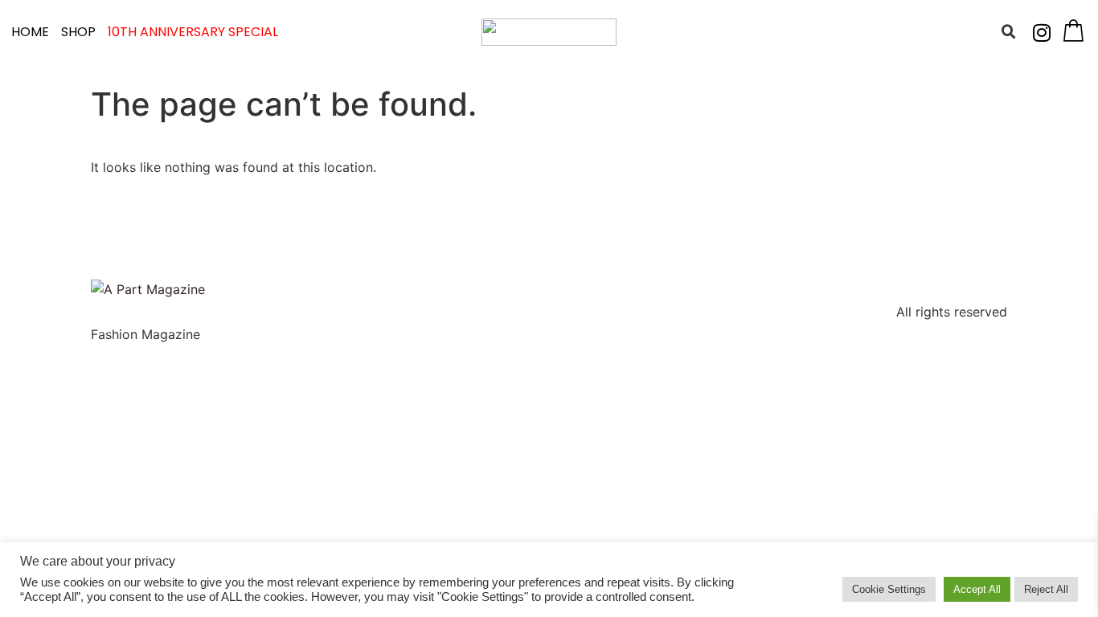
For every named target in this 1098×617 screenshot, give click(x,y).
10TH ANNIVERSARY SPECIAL (193, 31)
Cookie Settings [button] (889, 589)
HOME (30, 31)
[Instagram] (1042, 32)
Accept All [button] (977, 589)
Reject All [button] (1046, 589)
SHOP (78, 31)
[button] (1009, 32)
